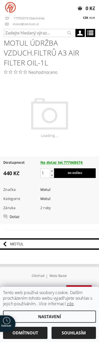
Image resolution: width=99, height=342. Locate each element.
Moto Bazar (58, 276)
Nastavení (49, 316)
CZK (85, 18)
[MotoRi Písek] (10, 6)
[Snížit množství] (52, 175)
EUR (92, 18)
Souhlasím (74, 333)
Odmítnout (25, 333)
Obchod (38, 276)
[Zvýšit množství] (52, 170)
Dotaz (15, 216)
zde (70, 304)
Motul (45, 189)
